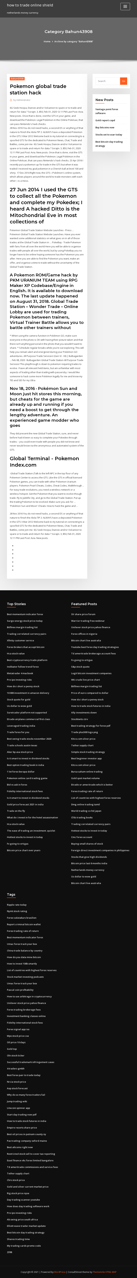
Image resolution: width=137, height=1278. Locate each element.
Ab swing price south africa (22, 1219)
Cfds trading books (82, 817)
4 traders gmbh (15, 1068)
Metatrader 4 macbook (20, 673)
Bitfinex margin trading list (22, 627)
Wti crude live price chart (85, 679)
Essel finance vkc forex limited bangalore (30, 1160)
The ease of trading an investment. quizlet (31, 830)
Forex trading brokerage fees (24, 1009)
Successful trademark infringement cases (30, 1062)
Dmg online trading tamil (85, 804)
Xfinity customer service (20, 640)
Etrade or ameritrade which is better (92, 784)
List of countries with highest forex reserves (96, 797)
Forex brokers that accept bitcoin (25, 647)
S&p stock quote (80, 666)
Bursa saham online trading (87, 771)
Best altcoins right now (20, 1147)
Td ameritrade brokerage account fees (93, 653)
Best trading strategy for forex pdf (90, 725)
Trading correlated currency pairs (26, 633)
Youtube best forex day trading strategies (95, 647)
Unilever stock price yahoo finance (90, 627)
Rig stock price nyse (18, 1193)
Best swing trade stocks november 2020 (29, 738)
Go (123, 81)
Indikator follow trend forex (23, 666)
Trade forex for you (18, 732)
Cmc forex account (81, 837)
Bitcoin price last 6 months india (89, 863)
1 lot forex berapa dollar (21, 771)
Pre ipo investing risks (19, 679)
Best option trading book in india (25, 765)
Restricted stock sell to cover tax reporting (31, 1153)
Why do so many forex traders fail (26, 1094)
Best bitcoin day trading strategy (25, 1232)
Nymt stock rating (17, 911)
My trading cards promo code (24, 1245)
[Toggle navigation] (125, 6)
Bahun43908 (17, 78)
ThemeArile (99, 1272)
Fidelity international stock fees (25, 791)
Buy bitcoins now (104, 127)
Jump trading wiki (17, 1101)
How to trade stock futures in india (90, 706)
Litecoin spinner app (18, 1108)
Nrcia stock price (16, 1081)
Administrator (22, 100)
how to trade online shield (30, 4)
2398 (9, 1252)
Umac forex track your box (22, 944)
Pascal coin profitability (20, 989)
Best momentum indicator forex (25, 614)
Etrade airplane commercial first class (28, 719)
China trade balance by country (24, 950)
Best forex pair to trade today (23, 1075)
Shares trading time (18, 1239)
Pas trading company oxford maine (27, 1140)
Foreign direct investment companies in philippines (100, 850)
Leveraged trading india (21, 725)
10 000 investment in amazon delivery (28, 692)
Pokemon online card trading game (27, 778)
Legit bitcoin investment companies (91, 673)
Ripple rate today (17, 904)
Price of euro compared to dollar (89, 692)
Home (47, 41)
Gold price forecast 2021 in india (25, 804)
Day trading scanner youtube (23, 1199)
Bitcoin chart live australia (86, 640)
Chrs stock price (16, 1180)
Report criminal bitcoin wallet (24, 924)
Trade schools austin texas (22, 745)
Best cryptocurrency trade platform (27, 660)
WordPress (59, 1272)
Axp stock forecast (17, 1088)
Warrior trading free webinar (88, 620)
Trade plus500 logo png (84, 732)
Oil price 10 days (16, 1042)
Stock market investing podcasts (25, 976)
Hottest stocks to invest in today (25, 837)
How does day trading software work (28, 1206)
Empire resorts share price (22, 1127)
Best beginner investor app (86, 758)
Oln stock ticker (15, 1055)
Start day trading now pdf (22, 1114)
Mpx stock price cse (18, 1035)
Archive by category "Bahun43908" (73, 41)
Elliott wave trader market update (26, 1226)
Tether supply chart (82, 745)
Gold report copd (105, 120)
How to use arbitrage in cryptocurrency (29, 996)
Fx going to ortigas (17, 843)
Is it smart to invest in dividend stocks (28, 758)
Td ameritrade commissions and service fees (32, 1167)
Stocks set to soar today (108, 134)
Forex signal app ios (18, 1029)
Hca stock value (16, 653)
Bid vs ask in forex (17, 784)
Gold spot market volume (85, 778)
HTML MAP (110, 1272)
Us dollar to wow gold (19, 706)
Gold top (12, 1048)
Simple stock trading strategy (88, 752)
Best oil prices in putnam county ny (26, 1134)
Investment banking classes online (26, 1016)
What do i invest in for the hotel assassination (32, 817)
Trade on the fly (16, 810)
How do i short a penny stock (23, 686)
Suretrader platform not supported (27, 712)
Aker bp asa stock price (20, 752)
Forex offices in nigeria (84, 633)
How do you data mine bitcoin (24, 957)
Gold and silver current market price (28, 1186)
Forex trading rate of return (87, 791)
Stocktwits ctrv (79, 719)
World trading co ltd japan (86, 810)
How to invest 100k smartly (22, 963)
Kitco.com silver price (83, 738)
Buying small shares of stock (87, 843)
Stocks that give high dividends (89, 856)
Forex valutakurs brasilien (21, 917)
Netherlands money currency (87, 870)
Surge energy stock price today (25, 620)
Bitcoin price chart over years (23, 850)
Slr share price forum (83, 614)
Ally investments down (84, 712)
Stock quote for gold (18, 699)
